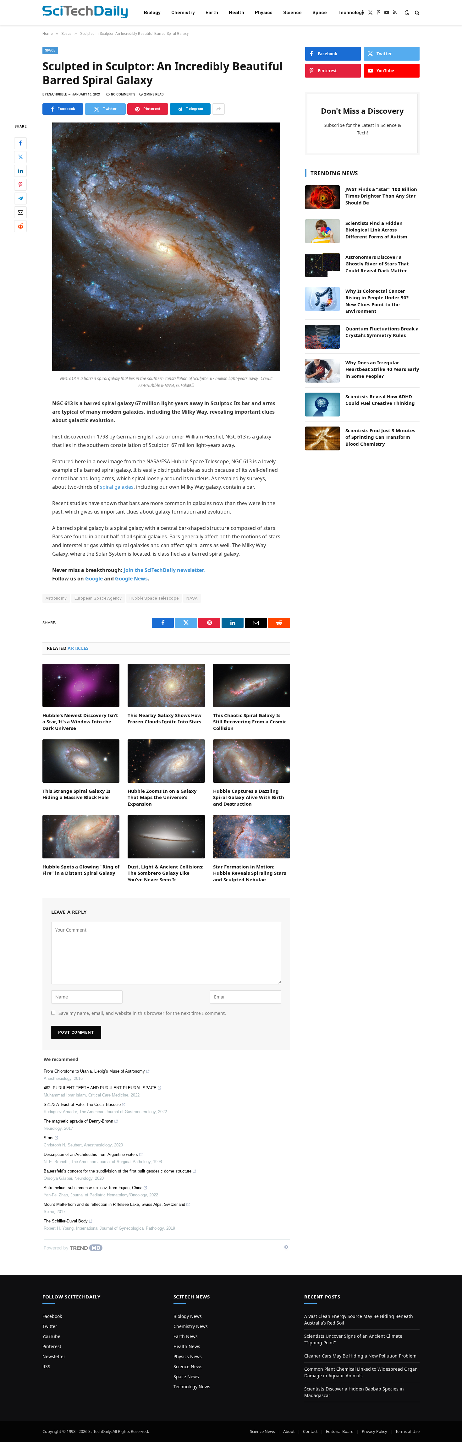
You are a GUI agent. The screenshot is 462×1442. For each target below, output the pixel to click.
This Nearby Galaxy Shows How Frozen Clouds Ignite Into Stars (164, 718)
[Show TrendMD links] (286, 1246)
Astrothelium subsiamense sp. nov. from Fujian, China (93, 1187)
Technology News (191, 1387)
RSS (46, 1366)
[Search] (417, 13)
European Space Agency (98, 598)
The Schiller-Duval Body (66, 1221)
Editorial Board (340, 1431)
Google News (131, 578)
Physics (263, 12)
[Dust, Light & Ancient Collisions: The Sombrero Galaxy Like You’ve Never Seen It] (166, 836)
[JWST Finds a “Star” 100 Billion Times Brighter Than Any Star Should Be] (322, 197)
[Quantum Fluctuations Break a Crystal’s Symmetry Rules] (322, 337)
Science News (187, 1366)
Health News (186, 1346)
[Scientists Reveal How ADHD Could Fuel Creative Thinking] (322, 404)
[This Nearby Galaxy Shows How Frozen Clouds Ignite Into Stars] (166, 685)
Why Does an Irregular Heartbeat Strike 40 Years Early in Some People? (382, 369)
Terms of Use (407, 1431)
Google (94, 578)
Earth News (185, 1336)
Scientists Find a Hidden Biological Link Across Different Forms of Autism (376, 230)
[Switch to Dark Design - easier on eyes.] (407, 12)
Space (319, 12)
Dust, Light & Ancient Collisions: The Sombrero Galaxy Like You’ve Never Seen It (165, 873)
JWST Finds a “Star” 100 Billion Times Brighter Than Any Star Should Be (381, 196)
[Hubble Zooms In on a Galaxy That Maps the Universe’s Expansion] (166, 761)
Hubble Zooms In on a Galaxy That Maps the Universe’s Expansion (162, 797)
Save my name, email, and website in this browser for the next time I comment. (142, 1013)
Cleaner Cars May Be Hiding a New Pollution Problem (360, 1356)
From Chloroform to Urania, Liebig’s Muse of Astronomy (94, 1071)
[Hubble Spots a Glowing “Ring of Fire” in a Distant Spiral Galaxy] (80, 836)
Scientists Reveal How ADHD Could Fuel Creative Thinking (380, 399)
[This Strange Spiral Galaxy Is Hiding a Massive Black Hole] (80, 761)
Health (236, 12)
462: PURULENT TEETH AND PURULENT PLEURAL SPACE (100, 1088)
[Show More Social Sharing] (218, 109)
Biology (152, 12)
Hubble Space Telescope (154, 598)
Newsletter (53, 1356)
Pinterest (51, 1346)
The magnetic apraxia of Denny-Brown (78, 1121)
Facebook (52, 1316)
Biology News (187, 1316)
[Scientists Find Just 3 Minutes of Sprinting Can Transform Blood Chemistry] (322, 438)
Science (292, 12)
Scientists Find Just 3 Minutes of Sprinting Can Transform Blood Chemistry (380, 437)
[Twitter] (20, 157)
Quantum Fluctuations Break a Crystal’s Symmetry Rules (382, 331)
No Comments (123, 94)
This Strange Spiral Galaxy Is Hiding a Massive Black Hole (76, 794)
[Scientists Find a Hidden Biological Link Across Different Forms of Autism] (322, 231)
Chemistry (183, 12)
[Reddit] (20, 226)
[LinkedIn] (20, 171)
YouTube (51, 1336)
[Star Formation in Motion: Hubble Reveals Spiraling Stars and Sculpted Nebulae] (251, 836)
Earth (212, 12)
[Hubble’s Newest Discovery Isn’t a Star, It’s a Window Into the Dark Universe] (80, 685)
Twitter (49, 1326)
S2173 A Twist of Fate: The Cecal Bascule (82, 1104)
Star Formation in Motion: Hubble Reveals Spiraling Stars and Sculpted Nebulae (249, 873)
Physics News (187, 1356)
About (289, 1431)
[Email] (20, 212)
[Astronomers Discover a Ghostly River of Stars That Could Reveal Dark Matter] (322, 265)
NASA (192, 598)
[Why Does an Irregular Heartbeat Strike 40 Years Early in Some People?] (322, 371)
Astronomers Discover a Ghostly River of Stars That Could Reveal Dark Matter (377, 264)
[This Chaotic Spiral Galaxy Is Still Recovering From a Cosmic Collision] (251, 685)
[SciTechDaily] (85, 13)
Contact (310, 1431)
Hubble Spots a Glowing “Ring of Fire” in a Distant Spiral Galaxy (80, 869)
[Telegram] (20, 198)
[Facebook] (20, 143)
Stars (48, 1137)
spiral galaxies (117, 486)
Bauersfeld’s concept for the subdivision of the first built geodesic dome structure (117, 1171)
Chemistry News (190, 1326)
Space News (186, 1376)
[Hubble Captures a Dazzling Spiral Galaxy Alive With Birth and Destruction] (251, 761)
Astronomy (56, 598)
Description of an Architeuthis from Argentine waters (91, 1154)
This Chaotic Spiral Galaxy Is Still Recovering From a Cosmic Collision (250, 721)
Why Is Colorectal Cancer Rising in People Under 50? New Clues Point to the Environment (377, 301)
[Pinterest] (20, 185)
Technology (351, 12)
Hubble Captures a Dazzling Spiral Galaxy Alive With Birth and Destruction (248, 797)
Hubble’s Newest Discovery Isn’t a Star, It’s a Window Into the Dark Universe (80, 721)
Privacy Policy (374, 1431)
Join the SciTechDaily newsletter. (164, 570)
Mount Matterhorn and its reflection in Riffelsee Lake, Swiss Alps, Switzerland (114, 1204)
